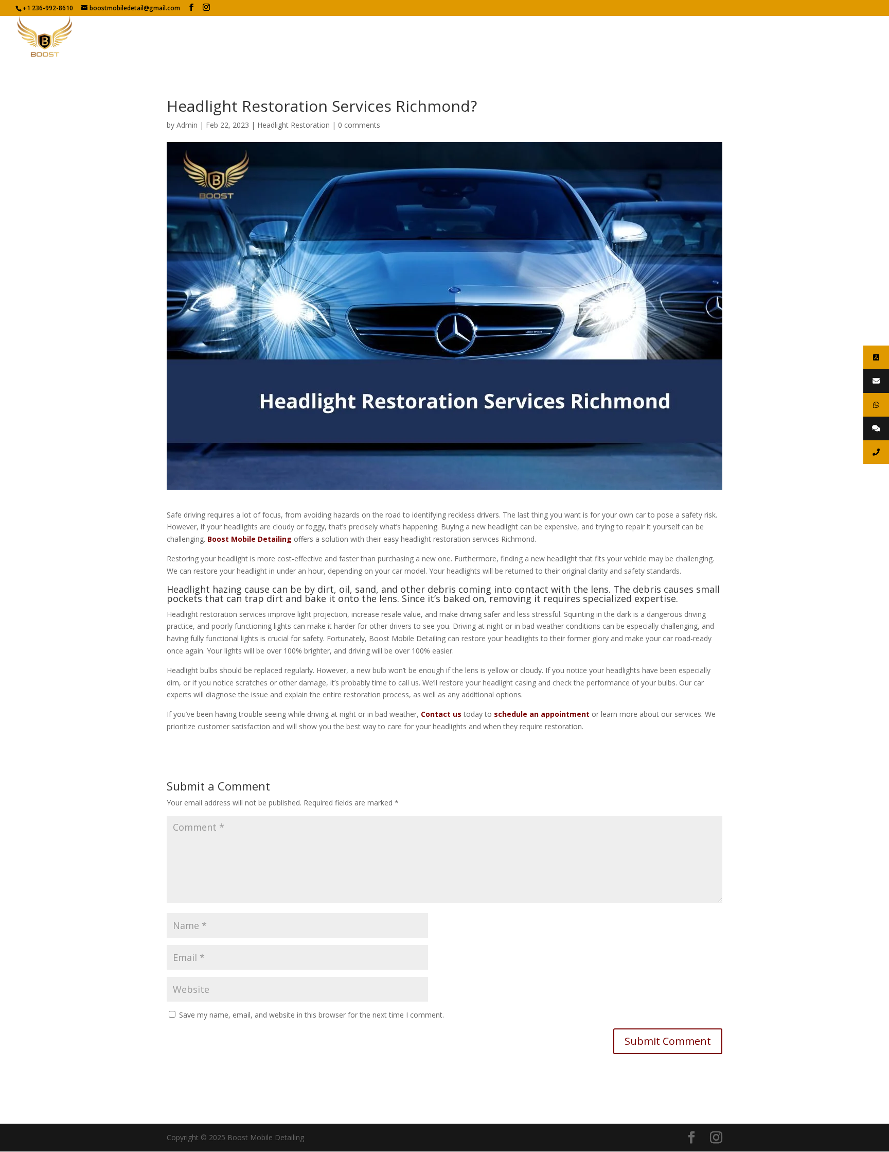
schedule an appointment (542, 714)
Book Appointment (838, 37)
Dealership (645, 37)
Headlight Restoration (293, 125)
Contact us (697, 37)
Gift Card (746, 37)
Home (439, 37)
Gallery (599, 37)
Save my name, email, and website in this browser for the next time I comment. (311, 1015)
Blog (566, 37)
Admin (187, 125)
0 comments (359, 125)
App (784, 37)
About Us (479, 37)
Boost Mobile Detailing (249, 539)
